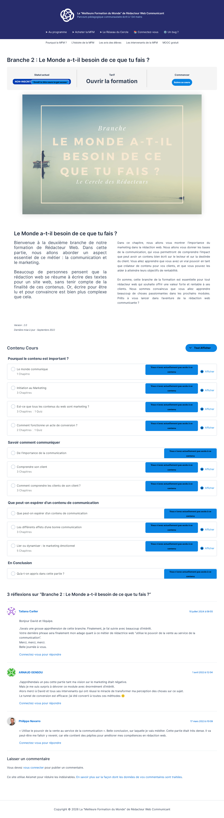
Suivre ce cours (182, 82)
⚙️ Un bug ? (171, 32)
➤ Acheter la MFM (83, 32)
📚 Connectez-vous (146, 32)
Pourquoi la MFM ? (56, 42)
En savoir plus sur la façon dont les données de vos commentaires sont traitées (129, 777)
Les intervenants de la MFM (142, 42)
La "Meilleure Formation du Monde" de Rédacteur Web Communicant (120, 13)
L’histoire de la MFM (83, 42)
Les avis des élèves (110, 42)
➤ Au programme (56, 32)
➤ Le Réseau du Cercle (114, 32)
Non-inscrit (23, 81)
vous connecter (33, 767)
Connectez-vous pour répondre (40, 654)
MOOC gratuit (170, 42)
